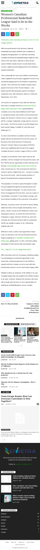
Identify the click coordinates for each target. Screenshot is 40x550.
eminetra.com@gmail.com (23, 464)
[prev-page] (19, 346)
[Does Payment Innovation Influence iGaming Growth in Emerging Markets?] (33, 331)
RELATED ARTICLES (12, 324)
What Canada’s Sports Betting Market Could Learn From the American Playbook (20, 340)
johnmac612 (27, 249)
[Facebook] (3, 34)
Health (3, 526)
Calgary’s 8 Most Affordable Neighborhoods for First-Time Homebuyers (31, 308)
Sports (3, 523)
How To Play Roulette (9, 304)
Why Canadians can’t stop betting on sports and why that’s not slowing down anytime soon (7, 340)
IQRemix (9, 43)
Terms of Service (20, 544)
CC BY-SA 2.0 (15, 249)
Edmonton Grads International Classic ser (16, 40)
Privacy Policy (30, 542)
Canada (3, 532)
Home (2, 7)
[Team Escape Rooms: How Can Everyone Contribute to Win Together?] (20, 418)
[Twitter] (8, 34)
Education (4, 529)
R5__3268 (5, 249)
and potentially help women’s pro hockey (21, 166)
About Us (13, 542)
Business (4, 335)
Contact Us (21, 542)
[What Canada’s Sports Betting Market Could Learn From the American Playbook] (20, 331)
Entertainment (9, 7)
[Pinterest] (12, 34)
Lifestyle (3, 520)
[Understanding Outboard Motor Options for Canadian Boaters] (6, 479)
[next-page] (21, 346)
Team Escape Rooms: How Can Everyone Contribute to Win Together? (16, 398)
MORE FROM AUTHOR (27, 324)
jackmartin (6, 29)
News (7, 542)
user (2, 404)
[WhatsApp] (17, 34)
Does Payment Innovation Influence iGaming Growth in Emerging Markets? (33, 340)
